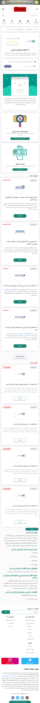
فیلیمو (24, 677)
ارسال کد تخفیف (20, 169)
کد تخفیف (26, 337)
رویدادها (30, 633)
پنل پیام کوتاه (20, 29)
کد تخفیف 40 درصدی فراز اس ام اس (25, 506)
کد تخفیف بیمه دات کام (13, 289)
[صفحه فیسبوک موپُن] (13, 697)
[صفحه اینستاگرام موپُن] (27, 697)
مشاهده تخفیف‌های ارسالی (20, 138)
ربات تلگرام (30, 626)
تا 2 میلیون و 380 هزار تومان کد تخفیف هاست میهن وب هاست (21, 242)
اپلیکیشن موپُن (30, 623)
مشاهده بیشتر (20, 356)
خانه (36, 29)
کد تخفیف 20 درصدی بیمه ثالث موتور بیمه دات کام (20, 286)
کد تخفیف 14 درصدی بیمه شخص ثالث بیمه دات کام (21, 328)
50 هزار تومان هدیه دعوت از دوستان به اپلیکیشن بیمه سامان (21, 198)
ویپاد (37, 679)
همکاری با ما (10, 623)
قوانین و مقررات (30, 652)
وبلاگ (30, 630)
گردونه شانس (30, 639)
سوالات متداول (30, 649)
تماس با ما (10, 626)
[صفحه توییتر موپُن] (17, 697)
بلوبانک (3, 677)
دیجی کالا (7, 675)
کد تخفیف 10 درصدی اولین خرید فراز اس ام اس (21, 384)
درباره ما (30, 646)
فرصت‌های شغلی (10, 620)
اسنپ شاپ (16, 677)
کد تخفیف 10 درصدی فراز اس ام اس (25, 424)
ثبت (7, 66)
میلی (12, 677)
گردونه (30, 636)
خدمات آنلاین (29, 29)
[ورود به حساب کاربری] (3, 9)
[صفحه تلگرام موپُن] (22, 697)
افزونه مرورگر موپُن (30, 620)
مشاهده (20, 216)
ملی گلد (8, 677)
